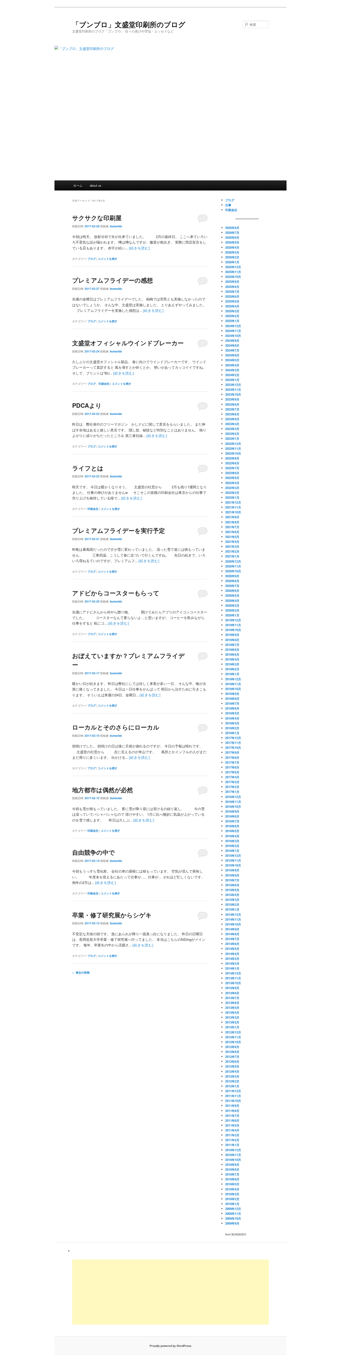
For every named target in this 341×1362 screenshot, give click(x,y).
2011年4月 (232, 1130)
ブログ (91, 259)
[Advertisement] (170, 145)
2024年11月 (233, 331)
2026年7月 (232, 232)
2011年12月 (233, 1091)
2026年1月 (232, 262)
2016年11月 (233, 801)
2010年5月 (232, 1184)
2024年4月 (232, 365)
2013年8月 (232, 993)
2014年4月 (232, 953)
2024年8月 (232, 345)
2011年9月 (232, 1105)
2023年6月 (232, 414)
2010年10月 (233, 1159)
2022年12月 (233, 443)
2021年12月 (233, 502)
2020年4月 (232, 600)
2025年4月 (232, 306)
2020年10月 (233, 571)
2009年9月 (232, 1223)
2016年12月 (233, 797)
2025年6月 (232, 296)
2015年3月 (232, 899)
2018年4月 (232, 718)
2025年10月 (233, 276)
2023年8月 (232, 404)
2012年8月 (232, 1051)
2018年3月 (232, 723)
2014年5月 (232, 948)
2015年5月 (232, 890)
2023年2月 (232, 433)
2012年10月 (233, 1042)
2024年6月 (232, 355)
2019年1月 (232, 674)
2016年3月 (232, 841)
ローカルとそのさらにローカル (115, 727)
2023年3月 (232, 429)
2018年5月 (232, 713)
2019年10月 (233, 630)
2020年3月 (232, 605)
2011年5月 (232, 1125)
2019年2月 (232, 669)
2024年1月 (232, 380)
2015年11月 (233, 860)
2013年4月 (232, 1012)
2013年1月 (232, 1027)
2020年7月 (232, 585)
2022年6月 (232, 473)
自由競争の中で (93, 852)
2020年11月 (233, 566)
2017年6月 (232, 767)
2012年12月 (233, 1032)
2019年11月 (233, 625)
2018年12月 (233, 679)
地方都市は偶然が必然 (102, 789)
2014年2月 (232, 963)
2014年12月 (233, 914)
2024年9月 (232, 340)
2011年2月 (232, 1140)
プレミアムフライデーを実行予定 (118, 530)
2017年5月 (232, 772)
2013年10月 (233, 983)
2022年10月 (233, 453)
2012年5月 (232, 1066)
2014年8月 (232, 934)
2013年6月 (232, 1002)
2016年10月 (233, 806)
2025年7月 (232, 291)
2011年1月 (232, 1145)
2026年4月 (232, 247)
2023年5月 (232, 419)
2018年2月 (232, 728)
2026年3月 (232, 252)
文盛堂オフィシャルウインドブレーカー (128, 343)
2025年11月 (233, 272)
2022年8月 (232, 463)
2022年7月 (232, 468)
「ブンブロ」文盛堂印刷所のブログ (128, 24)
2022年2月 (232, 492)
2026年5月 (232, 242)
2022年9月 (232, 458)
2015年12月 (233, 855)
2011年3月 (232, 1135)
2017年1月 (232, 791)
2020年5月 (232, 595)
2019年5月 (232, 654)
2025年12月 (233, 267)
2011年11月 (233, 1096)
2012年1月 (232, 1086)
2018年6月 (232, 708)
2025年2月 (232, 316)
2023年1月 (232, 438)
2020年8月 (232, 581)
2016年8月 (232, 816)
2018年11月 (233, 684)
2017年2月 (232, 787)
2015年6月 (232, 885)
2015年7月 (232, 880)
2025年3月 (232, 311)
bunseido (116, 226)
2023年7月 (232, 409)
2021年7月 (232, 527)
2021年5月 (232, 536)
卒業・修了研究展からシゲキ (112, 915)
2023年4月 (232, 424)
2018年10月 (233, 689)
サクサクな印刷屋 (97, 217)
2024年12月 (233, 326)
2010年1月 (232, 1204)
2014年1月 (232, 968)
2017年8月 (232, 757)
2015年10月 (233, 865)
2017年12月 (233, 738)
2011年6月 (232, 1120)
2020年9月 (232, 576)
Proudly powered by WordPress (170, 1346)
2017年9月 (232, 752)
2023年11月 (233, 389)
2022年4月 (232, 483)
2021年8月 (232, 522)
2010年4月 (232, 1189)
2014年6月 (232, 944)
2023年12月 (233, 384)
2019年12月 (233, 620)
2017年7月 (232, 762)
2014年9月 (232, 929)
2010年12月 (233, 1150)
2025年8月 (232, 286)
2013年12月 (233, 973)
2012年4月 (232, 1071)
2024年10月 (233, 335)
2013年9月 (232, 988)
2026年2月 (232, 257)
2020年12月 (233, 561)
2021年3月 (232, 546)
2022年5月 (232, 478)
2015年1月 (232, 909)
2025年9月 (232, 281)
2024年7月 (232, 350)
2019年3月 (232, 664)
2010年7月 (232, 1174)
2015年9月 (232, 870)
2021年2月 (232, 551)
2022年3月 (232, 487)
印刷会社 (104, 383)
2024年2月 (232, 375)
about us (95, 185)
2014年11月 (233, 919)
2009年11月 (233, 1213)
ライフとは (87, 468)
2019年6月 (232, 649)
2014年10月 (233, 924)
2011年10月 (233, 1100)
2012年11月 (233, 1037)
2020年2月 (232, 610)
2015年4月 (232, 895)
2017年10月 (233, 747)
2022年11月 (233, 448)
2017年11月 (233, 742)
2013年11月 (233, 978)
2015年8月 (232, 875)
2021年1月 (232, 556)
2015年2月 (232, 904)
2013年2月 (232, 1022)
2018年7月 (232, 703)
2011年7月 (232, 1115)
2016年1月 (232, 850)
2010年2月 (232, 1199)
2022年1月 (232, 497)
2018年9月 (232, 693)
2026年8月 (232, 227)
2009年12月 (233, 1208)
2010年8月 (232, 1169)
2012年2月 (232, 1081)
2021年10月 (233, 512)
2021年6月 (232, 532)
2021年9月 (232, 517)
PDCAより (87, 405)
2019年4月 (232, 659)
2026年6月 (232, 237)
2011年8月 (232, 1110)
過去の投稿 (81, 972)
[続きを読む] (139, 247)
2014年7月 (232, 939)
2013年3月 (232, 1017)
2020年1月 (232, 615)
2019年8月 (232, 640)
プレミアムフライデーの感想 (112, 280)
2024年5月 (232, 360)
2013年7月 (232, 998)
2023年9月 (232, 399)
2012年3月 (232, 1076)
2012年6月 (232, 1061)
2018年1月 (232, 733)
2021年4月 (232, 541)
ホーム (77, 185)
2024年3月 (232, 370)
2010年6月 (232, 1179)
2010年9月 (232, 1164)
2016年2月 (232, 846)
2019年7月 (232, 644)
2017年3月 (232, 782)
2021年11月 (233, 507)
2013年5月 (232, 1007)
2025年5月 (232, 301)
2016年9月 (232, 811)
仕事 (228, 205)
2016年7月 (232, 821)
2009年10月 (233, 1218)
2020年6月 (232, 590)
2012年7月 (232, 1056)
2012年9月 (232, 1047)
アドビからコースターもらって (115, 593)
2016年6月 (232, 826)
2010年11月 (233, 1155)
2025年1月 (232, 321)
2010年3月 (232, 1194)
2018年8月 (232, 698)
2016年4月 (232, 836)
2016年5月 (232, 831)
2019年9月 (232, 634)
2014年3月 (232, 958)
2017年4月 (232, 777)
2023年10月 (233, 394)
